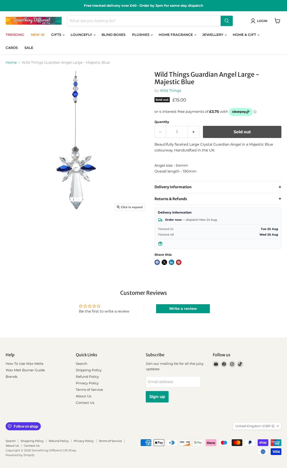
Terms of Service (89, 389)
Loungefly (82, 35)
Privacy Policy (87, 383)
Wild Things (170, 90)
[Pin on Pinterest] (178, 262)
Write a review (183, 308)
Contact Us (85, 402)
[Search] (227, 21)
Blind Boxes (113, 35)
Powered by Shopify (20, 455)
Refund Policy (87, 376)
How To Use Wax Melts (24, 363)
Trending (15, 35)
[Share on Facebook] (157, 262)
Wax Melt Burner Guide (25, 370)
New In (37, 35)
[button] (260, 21)
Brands (11, 376)
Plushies (141, 35)
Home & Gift (245, 35)
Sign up (157, 396)
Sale (28, 48)
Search (81, 363)
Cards (12, 48)
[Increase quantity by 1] (193, 132)
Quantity (161, 122)
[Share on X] (164, 262)
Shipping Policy (89, 370)
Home (11, 63)
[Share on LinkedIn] (171, 262)
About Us (83, 396)
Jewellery (213, 35)
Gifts (56, 35)
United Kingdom (255, 426)
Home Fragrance (176, 35)
